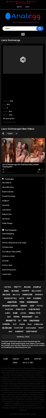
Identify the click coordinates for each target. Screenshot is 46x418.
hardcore (27, 295)
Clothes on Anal (22, 256)
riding (16, 317)
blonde (15, 291)
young (22, 324)
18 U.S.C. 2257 (27, 362)
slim (15, 313)
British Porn (33, 1)
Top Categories (11, 230)
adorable (39, 294)
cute (21, 298)
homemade (32, 302)
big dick (6, 295)
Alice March (22, 183)
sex (25, 320)
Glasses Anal (22, 238)
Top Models (9, 179)
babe (29, 298)
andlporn (22, 201)
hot (9, 317)
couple (37, 287)
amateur (12, 302)
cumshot (19, 332)
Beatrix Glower (22, 192)
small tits (34, 313)
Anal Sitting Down (22, 270)
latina (23, 313)
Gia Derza (22, 219)
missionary (27, 317)
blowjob (7, 328)
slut (15, 324)
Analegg (20, 414)
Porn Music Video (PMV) (22, 252)
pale (29, 324)
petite (40, 306)
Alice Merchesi (22, 187)
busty (41, 328)
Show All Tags (23, 337)
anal (6, 291)
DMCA (15, 362)
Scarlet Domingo (22, 196)
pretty (17, 287)
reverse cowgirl (10, 306)
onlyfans (34, 320)
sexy (10, 332)
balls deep (36, 291)
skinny (23, 306)
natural (7, 287)
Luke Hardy (22, 210)
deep (32, 306)
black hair (18, 328)
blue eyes (9, 309)
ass (36, 317)
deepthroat (31, 332)
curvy (7, 313)
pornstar (38, 324)
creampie (25, 291)
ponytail (22, 261)
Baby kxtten (22, 214)
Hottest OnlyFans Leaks (17, 1)
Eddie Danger (22, 223)
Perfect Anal (22, 265)
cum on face (34, 309)
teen (21, 302)
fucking (37, 298)
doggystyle (10, 298)
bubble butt (21, 309)
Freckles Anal (22, 247)
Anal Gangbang (22, 234)
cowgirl (6, 324)
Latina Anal (22, 274)
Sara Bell (22, 205)
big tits (16, 295)
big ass (27, 287)
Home (5, 359)
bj (20, 321)
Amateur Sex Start (24, 3)
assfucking (31, 328)
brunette (11, 320)
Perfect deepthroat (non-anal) (22, 243)
